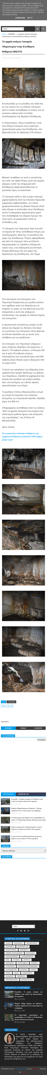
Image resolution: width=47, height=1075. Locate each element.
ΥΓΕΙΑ (33, 970)
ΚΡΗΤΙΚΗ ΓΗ (23, 947)
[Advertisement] (23, 766)
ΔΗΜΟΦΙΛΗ (23, 794)
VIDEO (8, 973)
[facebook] (18, 931)
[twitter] (21, 931)
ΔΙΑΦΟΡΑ (9, 976)
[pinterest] (25, 931)
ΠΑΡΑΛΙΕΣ (30, 953)
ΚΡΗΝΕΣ (34, 963)
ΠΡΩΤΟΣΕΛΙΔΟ (12, 980)
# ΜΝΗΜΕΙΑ (11, 702)
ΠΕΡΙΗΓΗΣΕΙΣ (32, 943)
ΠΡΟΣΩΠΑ (10, 963)
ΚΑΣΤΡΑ (24, 970)
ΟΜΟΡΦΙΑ (21, 976)
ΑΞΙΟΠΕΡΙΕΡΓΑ (27, 956)
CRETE (16, 973)
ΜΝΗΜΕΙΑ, (17, 58)
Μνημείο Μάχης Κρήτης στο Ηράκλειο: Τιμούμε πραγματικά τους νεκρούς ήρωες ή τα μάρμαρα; (29, 1006)
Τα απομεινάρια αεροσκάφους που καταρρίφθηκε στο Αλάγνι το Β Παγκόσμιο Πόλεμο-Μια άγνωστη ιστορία (29, 1017)
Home (4, 34)
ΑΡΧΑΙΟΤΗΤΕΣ (12, 956)
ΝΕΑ (7, 960)
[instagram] (28, 931)
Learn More (20, 18)
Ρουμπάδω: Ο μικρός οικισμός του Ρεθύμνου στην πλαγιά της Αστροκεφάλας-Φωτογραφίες (29, 994)
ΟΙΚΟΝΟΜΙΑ (28, 973)
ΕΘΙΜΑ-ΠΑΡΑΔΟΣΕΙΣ (14, 953)
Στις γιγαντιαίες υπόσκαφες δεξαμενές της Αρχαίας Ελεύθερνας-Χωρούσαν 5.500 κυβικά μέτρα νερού (22, 436)
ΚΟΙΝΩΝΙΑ (18, 943)
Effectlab (35, 1069)
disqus (23, 728)
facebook (38, 728)
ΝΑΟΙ (8, 943)
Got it (30, 18)
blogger (8, 728)
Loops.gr (24, 1072)
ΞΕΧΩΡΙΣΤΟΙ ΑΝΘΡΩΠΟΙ (28, 966)
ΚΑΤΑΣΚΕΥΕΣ (11, 970)
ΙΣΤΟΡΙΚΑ (10, 947)
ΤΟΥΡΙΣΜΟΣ (22, 963)
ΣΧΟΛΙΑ (27, 960)
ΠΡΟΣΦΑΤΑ (8, 794)
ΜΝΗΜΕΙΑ (11, 34)
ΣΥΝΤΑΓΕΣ (10, 966)
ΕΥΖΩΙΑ (16, 960)
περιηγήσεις (27, 980)
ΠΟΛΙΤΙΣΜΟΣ (11, 950)
